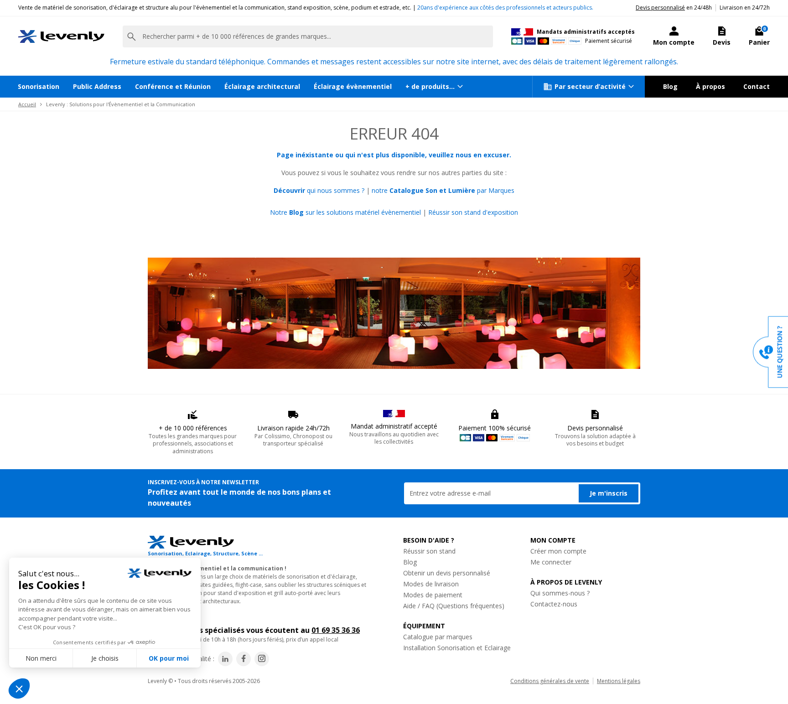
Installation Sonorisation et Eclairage (457, 647)
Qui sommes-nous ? (560, 593)
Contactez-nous (553, 604)
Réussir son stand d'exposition (473, 212)
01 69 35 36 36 (335, 630)
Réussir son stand (429, 551)
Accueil (27, 104)
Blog (670, 86)
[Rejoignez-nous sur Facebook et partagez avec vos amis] (243, 659)
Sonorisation (38, 86)
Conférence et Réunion (173, 86)
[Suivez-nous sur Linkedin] (225, 659)
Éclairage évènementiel (353, 86)
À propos (710, 86)
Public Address (97, 86)
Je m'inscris (608, 493)
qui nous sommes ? (319, 190)
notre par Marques (443, 190)
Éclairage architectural (262, 86)
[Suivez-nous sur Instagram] (261, 659)
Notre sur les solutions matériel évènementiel (345, 212)
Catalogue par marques (437, 636)
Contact (756, 86)
